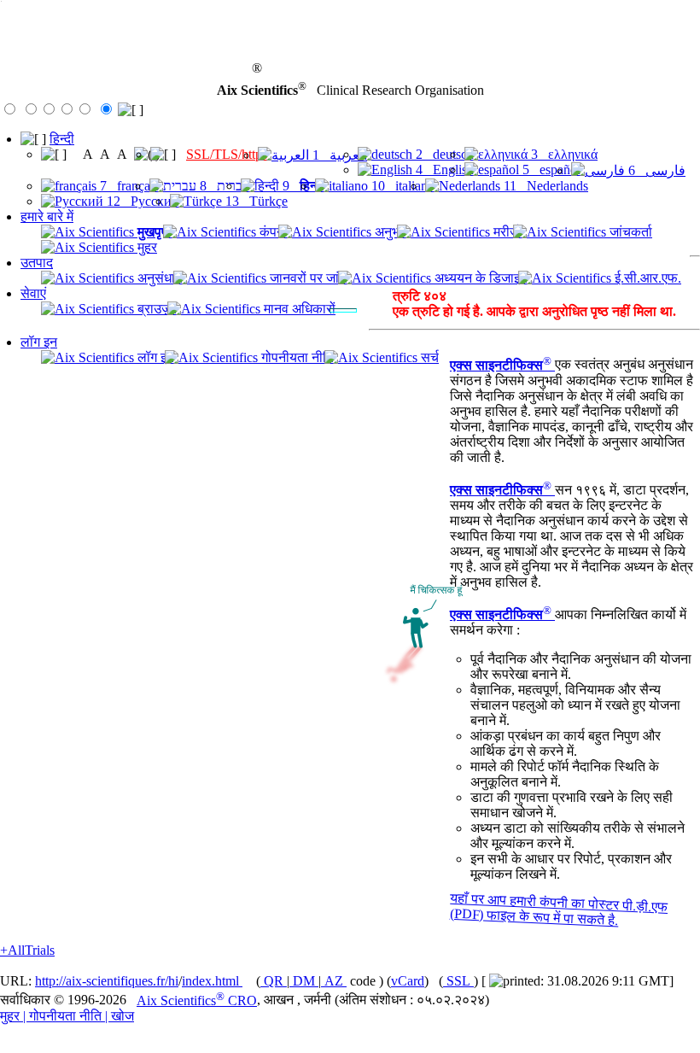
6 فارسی (655, 170)
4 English (443, 169)
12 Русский (141, 201)
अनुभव (388, 232)
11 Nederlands (544, 185)
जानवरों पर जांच (306, 278)
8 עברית (223, 185)
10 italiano (401, 185)
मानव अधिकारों (297, 308)
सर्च (428, 357)
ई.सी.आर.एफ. (646, 278)
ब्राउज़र (155, 308)
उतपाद (36, 262)
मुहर (145, 247)
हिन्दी (62, 139)
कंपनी (272, 232)
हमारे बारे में (46, 216)
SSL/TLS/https (226, 154)
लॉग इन (38, 342)
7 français (127, 185)
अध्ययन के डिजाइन (479, 278)
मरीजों (506, 232)
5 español (549, 169)
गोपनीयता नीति (296, 357)
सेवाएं (33, 293)
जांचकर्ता (629, 232)
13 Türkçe (255, 201)
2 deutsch (443, 154)
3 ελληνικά (563, 154)
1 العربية (338, 155)
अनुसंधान (158, 278)
